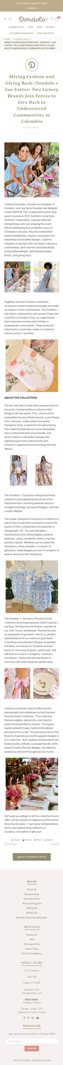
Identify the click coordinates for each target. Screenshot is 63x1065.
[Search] (10, 19)
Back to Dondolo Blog (32, 857)
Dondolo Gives (32, 899)
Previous (11, 844)
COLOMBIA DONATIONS (21, 33)
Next (53, 844)
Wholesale (31, 908)
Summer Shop (16, 27)
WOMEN (50, 27)
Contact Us (31, 935)
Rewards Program (32, 903)
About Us (32, 889)
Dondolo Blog (21, 40)
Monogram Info (32, 944)
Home (7, 40)
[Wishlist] (51, 19)
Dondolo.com (12, 831)
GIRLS (30, 27)
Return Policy (32, 949)
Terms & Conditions (32, 953)
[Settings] (46, 19)
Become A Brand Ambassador (31, 917)
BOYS (39, 27)
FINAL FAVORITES (45, 33)
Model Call (31, 913)
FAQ (32, 939)
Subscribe (31, 1049)
